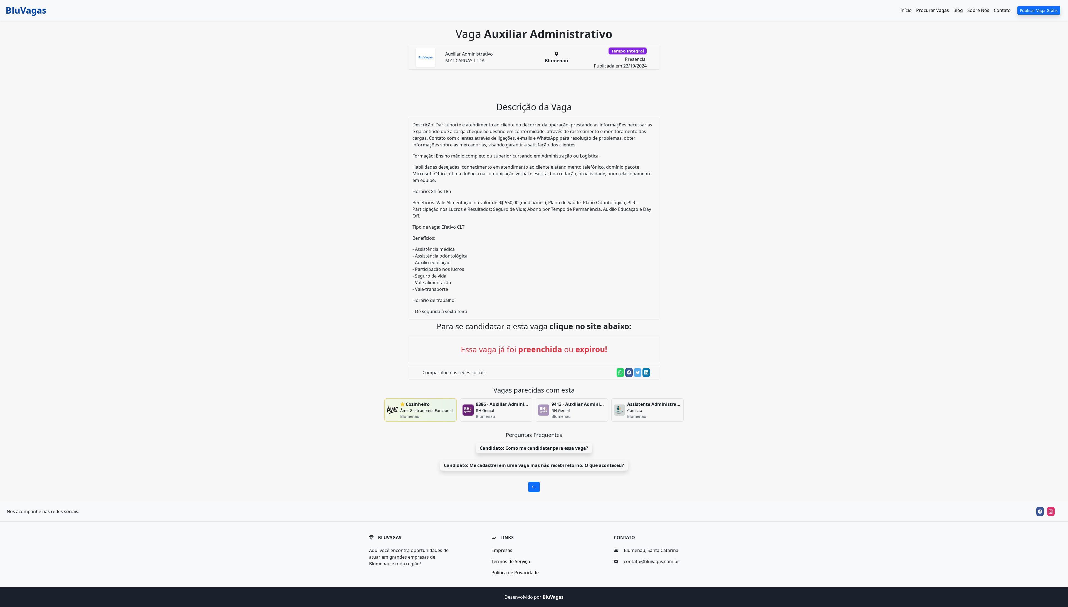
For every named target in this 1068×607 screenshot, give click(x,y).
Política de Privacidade (515, 572)
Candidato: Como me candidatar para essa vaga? (534, 448)
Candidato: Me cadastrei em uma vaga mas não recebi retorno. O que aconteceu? (534, 465)
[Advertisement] (537, 88)
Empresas (501, 550)
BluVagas (26, 10)
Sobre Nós (978, 10)
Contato (1002, 10)
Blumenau (556, 61)
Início (906, 10)
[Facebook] (1040, 511)
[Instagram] (1051, 511)
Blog (958, 10)
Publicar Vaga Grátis (1039, 10)
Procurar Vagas (932, 10)
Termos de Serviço (510, 561)
